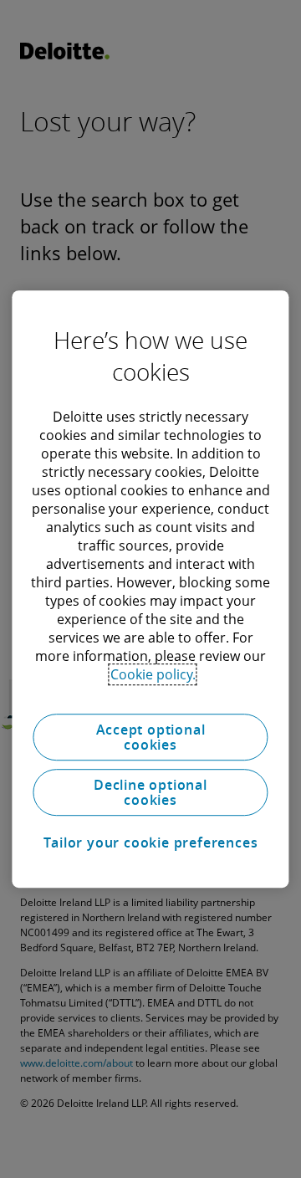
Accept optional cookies (151, 737)
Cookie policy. (153, 674)
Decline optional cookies (150, 792)
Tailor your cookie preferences (150, 842)
